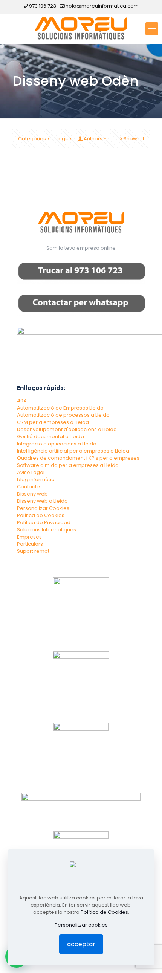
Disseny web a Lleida (42, 501)
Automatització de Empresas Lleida (60, 407)
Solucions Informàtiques (46, 529)
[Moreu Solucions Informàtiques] (81, 28)
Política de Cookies (40, 515)
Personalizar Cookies (43, 508)
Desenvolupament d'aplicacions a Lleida (67, 429)
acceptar (81, 944)
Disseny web (32, 493)
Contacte (28, 486)
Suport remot (33, 551)
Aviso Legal (30, 472)
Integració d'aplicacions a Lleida (56, 443)
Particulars (30, 544)
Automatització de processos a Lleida (63, 415)
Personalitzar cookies (81, 924)
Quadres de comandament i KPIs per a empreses (78, 458)
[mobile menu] (151, 28)
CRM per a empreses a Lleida (53, 422)
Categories (32, 138)
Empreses (29, 536)
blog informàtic (35, 479)
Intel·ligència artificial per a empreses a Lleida (73, 450)
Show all (134, 138)
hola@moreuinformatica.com (102, 5)
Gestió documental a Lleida (50, 436)
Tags (62, 138)
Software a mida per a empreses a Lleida (68, 465)
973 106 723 (42, 5)
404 (22, 400)
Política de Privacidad (43, 522)
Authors (93, 138)
